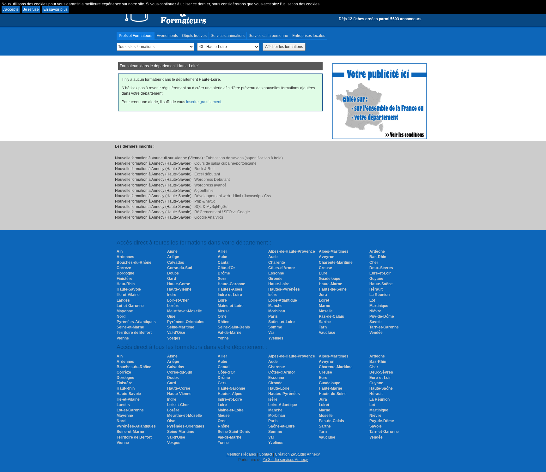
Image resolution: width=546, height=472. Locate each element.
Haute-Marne (330, 284)
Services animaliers (228, 35)
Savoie (375, 322)
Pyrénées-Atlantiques (136, 322)
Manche (275, 306)
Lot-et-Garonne (130, 306)
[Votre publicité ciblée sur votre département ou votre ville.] (379, 101)
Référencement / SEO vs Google (222, 212)
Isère (272, 294)
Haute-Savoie (129, 289)
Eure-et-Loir (380, 273)
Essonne (276, 273)
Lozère (173, 306)
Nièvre (375, 311)
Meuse (224, 311)
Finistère (124, 278)
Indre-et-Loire (230, 294)
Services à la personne (268, 35)
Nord (121, 316)
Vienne (123, 338)
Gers (222, 278)
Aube (222, 257)
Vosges (173, 338)
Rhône (223, 322)
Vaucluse (327, 332)
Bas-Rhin (377, 257)
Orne (222, 316)
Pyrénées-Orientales (185, 322)
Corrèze (124, 268)
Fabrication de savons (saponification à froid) (244, 158)
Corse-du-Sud (179, 268)
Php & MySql (205, 201)
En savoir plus (55, 9)
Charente (276, 262)
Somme (275, 327)
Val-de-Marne (229, 332)
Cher (373, 262)
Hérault (376, 289)
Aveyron (326, 257)
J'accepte (11, 9)
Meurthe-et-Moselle (184, 311)
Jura (323, 294)
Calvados (175, 262)
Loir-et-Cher (178, 300)
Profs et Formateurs (135, 35)
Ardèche (377, 251)
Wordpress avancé (210, 185)
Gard (171, 278)
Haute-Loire (278, 284)
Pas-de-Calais (331, 316)
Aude (273, 257)
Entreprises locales (308, 35)
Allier (222, 251)
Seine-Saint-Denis (234, 327)
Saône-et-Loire (281, 322)
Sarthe (325, 322)
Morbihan (276, 311)
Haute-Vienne (179, 289)
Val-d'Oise (176, 332)
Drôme (224, 273)
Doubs (173, 273)
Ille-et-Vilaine (128, 294)
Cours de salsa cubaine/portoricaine (225, 163)
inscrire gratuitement (203, 102)
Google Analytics (208, 217)
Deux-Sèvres (381, 268)
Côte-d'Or (226, 268)
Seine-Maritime (180, 327)
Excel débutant (207, 174)
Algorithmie (204, 190)
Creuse (325, 268)
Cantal (223, 262)
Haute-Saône (381, 284)
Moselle (326, 311)
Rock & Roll (204, 169)
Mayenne (125, 311)
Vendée (376, 332)
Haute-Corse (178, 284)
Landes (123, 300)
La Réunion (379, 294)
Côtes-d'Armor (281, 268)
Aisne (172, 251)
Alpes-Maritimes (334, 251)
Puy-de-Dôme (381, 316)
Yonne (223, 338)
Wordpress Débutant (212, 179)
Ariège (173, 257)
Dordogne (125, 273)
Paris (273, 316)
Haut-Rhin (126, 284)
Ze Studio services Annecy (285, 459)
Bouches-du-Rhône (134, 262)
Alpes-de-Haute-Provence (291, 251)
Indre (171, 294)
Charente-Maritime (336, 262)
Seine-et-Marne (130, 327)
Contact (265, 454)
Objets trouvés (194, 35)
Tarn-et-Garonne (384, 327)
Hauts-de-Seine (333, 289)
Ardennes (125, 257)
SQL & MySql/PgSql (211, 206)
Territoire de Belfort (134, 332)
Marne (324, 306)
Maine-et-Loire (231, 306)
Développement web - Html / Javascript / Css (232, 196)
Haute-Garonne (231, 284)
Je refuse (31, 9)
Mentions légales (241, 454)
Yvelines (275, 338)
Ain (120, 251)
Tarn (323, 327)
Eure (323, 273)
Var (271, 332)
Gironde (275, 278)
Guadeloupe (329, 278)
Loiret (324, 300)
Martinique (378, 306)
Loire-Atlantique (282, 300)
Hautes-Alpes (230, 289)
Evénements (167, 35)
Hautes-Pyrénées (284, 289)
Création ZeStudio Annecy (297, 454)
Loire (222, 300)
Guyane (376, 278)
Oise (171, 316)
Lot (372, 300)
